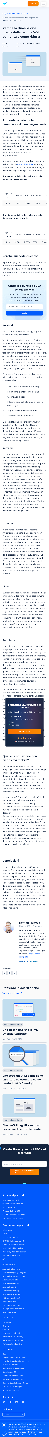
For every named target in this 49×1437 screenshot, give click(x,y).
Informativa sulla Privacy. (28, 1434)
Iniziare (33, 4)
